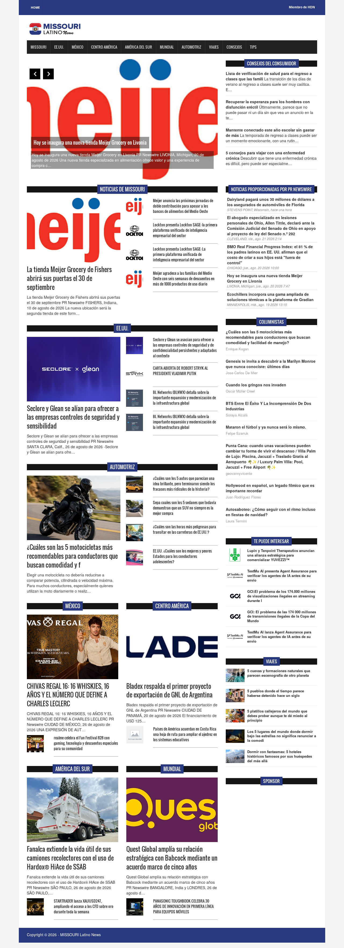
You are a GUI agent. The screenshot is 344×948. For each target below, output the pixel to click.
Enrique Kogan (237, 349)
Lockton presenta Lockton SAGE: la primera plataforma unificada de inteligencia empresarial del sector (185, 230)
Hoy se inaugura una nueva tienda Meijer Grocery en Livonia (90, 142)
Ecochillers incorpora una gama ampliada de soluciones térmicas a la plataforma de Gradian (270, 296)
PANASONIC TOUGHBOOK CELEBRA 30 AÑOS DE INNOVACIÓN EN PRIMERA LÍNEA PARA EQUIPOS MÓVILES (183, 906)
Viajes (214, 47)
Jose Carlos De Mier (241, 372)
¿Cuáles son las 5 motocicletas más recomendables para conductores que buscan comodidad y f (72, 556)
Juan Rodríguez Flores (243, 497)
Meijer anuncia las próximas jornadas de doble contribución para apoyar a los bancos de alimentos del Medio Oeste (183, 206)
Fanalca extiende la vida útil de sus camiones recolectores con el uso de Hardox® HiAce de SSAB (70, 857)
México (77, 47)
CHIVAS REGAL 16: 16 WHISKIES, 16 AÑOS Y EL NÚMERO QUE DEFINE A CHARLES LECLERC (68, 695)
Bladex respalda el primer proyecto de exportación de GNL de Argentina (169, 691)
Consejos (234, 47)
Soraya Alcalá (237, 415)
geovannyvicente (239, 473)
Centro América (104, 47)
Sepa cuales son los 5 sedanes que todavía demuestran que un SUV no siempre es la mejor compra (184, 508)
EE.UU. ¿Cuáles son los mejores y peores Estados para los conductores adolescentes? (182, 556)
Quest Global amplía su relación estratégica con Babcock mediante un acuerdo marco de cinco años (171, 857)
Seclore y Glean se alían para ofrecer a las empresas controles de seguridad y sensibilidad (73, 417)
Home (35, 7)
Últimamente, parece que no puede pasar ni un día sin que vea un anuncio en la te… (269, 109)
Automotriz (191, 47)
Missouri (38, 47)
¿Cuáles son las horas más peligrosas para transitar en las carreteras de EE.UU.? (184, 529)
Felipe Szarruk (237, 433)
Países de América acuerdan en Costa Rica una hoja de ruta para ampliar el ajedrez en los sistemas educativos (185, 734)
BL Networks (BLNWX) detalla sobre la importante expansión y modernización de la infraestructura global (184, 397)
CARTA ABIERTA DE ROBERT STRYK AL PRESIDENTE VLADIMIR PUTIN (180, 370)
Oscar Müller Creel (240, 391)
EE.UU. (59, 47)
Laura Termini (236, 521)
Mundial (167, 47)
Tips (253, 47)
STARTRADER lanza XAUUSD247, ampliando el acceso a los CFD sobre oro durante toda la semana (83, 906)
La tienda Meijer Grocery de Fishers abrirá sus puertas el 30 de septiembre (69, 278)
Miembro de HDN (302, 7)
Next (48, 74)
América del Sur (138, 47)
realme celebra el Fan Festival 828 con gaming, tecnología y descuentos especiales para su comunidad (86, 743)
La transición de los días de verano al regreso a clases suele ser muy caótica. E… (269, 81)
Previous (35, 74)
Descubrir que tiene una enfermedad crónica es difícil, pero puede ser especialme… (271, 158)
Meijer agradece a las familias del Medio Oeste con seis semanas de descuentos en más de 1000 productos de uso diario (183, 278)
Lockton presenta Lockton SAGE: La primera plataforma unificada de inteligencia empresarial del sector (179, 254)
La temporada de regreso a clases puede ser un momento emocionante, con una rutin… (271, 135)
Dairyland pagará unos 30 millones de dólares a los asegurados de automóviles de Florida (270, 202)
